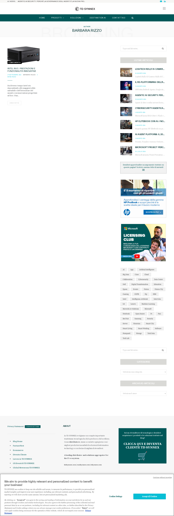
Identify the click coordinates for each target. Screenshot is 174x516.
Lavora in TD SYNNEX (22, 459)
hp (146, 294)
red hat (126, 319)
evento (135, 289)
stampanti (126, 333)
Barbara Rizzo (29, 74)
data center (158, 279)
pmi (159, 314)
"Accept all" (20, 500)
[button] (164, 8)
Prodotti (56, 18)
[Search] (132, 17)
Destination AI (98, 18)
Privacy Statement (15, 426)
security (150, 319)
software (158, 328)
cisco (137, 274)
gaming (126, 294)
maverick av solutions (131, 309)
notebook (126, 314)
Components (14, 62)
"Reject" (84, 508)
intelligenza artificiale (140, 299)
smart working (143, 328)
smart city (150, 324)
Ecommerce (18, 450)
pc (151, 314)
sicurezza (136, 324)
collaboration (127, 279)
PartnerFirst (18, 445)
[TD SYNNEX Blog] (85, 9)
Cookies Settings (32, 426)
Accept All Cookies (149, 496)
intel (124, 299)
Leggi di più (14, 103)
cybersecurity (143, 279)
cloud (147, 274)
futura (146, 289)
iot (124, 304)
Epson (125, 289)
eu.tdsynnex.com (83, 465)
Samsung (138, 319)
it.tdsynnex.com (70, 465)
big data (126, 274)
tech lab (126, 338)
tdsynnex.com (96, 465)
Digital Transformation (139, 284)
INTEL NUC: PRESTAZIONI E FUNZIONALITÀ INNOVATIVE (21, 69)
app (131, 270)
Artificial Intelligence (146, 270)
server (125, 324)
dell (124, 284)
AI (124, 270)
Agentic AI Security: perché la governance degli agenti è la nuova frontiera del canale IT (52, 1)
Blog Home (17, 441)
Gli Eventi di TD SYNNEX (23, 463)
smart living (127, 328)
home (42, 18)
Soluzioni (75, 18)
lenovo (133, 304)
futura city (159, 289)
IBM (154, 294)
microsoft (148, 309)
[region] (87, 495)
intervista (157, 299)
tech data (151, 333)
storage (139, 333)
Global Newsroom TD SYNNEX (26, 467)
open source (140, 314)
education (157, 284)
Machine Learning (148, 304)
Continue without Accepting (162, 477)
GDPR (136, 294)
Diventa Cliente (20, 454)
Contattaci (118, 18)
